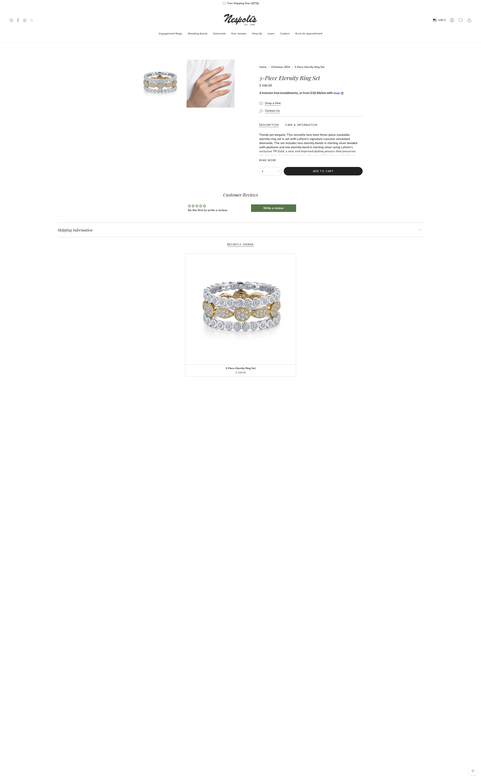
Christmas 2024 (280, 67)
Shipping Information (75, 229)
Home (263, 67)
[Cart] (469, 20)
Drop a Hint (273, 103)
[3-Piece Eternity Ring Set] (240, 309)
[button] (170, 33)
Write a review (273, 208)
